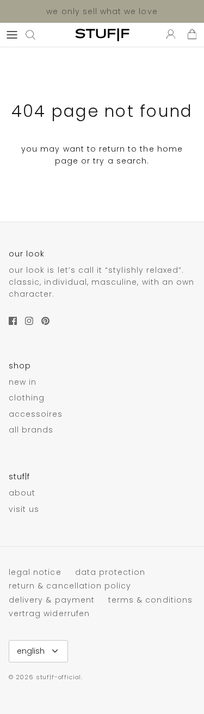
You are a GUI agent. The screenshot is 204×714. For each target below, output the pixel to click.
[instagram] (29, 321)
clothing (27, 397)
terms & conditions (150, 599)
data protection (110, 572)
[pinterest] (45, 321)
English (31, 651)
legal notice (35, 572)
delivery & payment (52, 599)
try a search (120, 160)
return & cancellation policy (70, 585)
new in (22, 382)
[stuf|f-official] (102, 34)
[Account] (168, 35)
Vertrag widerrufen (49, 613)
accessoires (36, 414)
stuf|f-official (58, 677)
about (22, 492)
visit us (24, 509)
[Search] (36, 35)
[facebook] (13, 321)
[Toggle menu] (12, 35)
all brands (31, 429)
